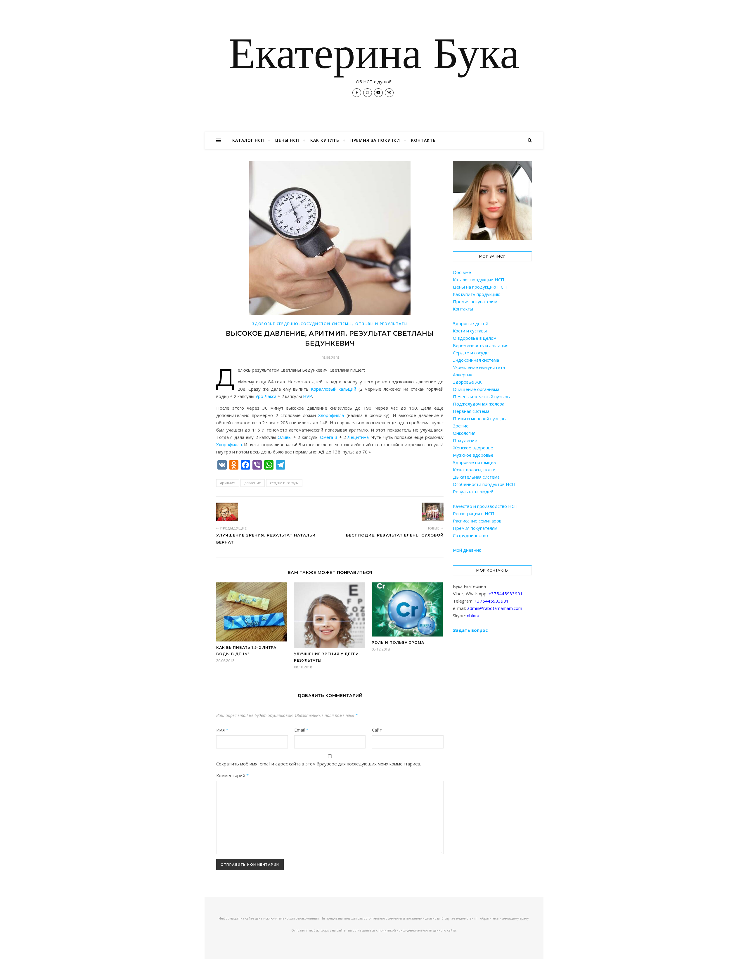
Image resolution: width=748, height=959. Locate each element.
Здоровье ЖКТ (468, 382)
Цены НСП (287, 140)
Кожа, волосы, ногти (474, 469)
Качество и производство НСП (485, 506)
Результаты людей (473, 491)
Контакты (424, 140)
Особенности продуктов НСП (484, 484)
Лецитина (358, 437)
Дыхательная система (476, 477)
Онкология (464, 433)
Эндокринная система (476, 360)
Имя (222, 730)
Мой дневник (467, 550)
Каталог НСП (248, 140)
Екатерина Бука (374, 56)
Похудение (465, 440)
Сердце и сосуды (471, 353)
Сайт (377, 730)
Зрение (461, 426)
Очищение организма (476, 389)
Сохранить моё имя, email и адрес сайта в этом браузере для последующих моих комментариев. (318, 764)
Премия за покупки (375, 140)
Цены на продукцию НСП (480, 287)
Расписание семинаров (477, 521)
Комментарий (232, 775)
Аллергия (462, 374)
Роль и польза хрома (398, 642)
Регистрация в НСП (473, 513)
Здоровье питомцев (474, 462)
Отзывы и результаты (381, 323)
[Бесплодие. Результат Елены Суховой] (433, 512)
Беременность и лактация (480, 345)
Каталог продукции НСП (478, 279)
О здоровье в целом (474, 338)
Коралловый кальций (333, 389)
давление (252, 482)
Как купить (324, 140)
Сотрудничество (470, 535)
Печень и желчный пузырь (481, 396)
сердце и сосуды (284, 482)
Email (301, 730)
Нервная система (471, 411)
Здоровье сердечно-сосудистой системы (302, 323)
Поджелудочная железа (478, 404)
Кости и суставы (470, 331)
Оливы (285, 437)
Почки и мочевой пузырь (479, 418)
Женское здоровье (473, 448)
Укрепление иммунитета (479, 367)
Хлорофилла (331, 415)
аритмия (227, 482)
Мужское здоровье (473, 455)
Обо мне (462, 272)
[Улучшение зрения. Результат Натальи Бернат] (227, 512)
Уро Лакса (265, 396)
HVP (307, 396)
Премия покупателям (475, 301)
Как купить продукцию (477, 294)
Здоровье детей (470, 323)
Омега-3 (328, 437)
